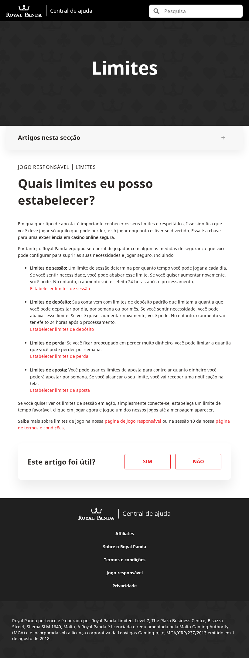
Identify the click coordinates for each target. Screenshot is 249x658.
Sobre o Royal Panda (124, 546)
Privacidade (124, 586)
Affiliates (124, 533)
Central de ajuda (71, 10)
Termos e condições (124, 559)
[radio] (147, 461)
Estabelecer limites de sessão (60, 288)
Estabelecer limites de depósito (62, 329)
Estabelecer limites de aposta (60, 390)
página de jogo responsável (133, 421)
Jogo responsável (125, 573)
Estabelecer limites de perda (59, 356)
